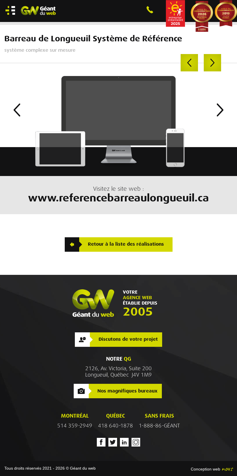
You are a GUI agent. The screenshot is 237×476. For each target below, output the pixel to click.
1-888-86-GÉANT (159, 426)
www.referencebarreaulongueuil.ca (118, 198)
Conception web (205, 469)
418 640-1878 (115, 426)
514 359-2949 (74, 426)
